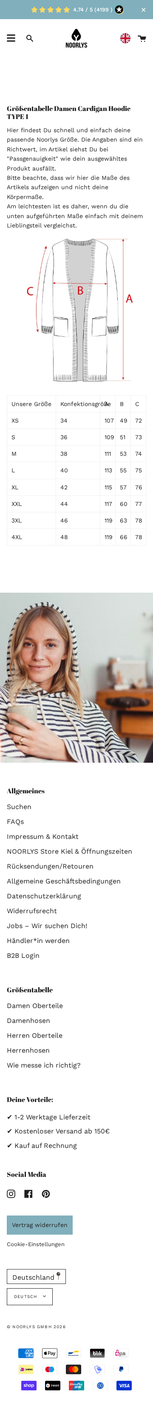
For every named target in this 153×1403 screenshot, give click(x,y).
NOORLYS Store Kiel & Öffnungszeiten (69, 851)
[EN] (127, 38)
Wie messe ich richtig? (44, 1065)
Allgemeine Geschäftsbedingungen (64, 881)
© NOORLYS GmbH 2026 (36, 1326)
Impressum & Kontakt (43, 836)
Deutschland (34, 1277)
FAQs (15, 822)
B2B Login (23, 955)
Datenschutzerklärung (44, 896)
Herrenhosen (28, 1050)
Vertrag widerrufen (40, 1224)
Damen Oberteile (35, 1006)
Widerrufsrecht (32, 911)
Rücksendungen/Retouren (50, 866)
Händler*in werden (38, 941)
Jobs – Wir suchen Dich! (47, 926)
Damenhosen (28, 1021)
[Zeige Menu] (11, 38)
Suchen (19, 807)
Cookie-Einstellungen (36, 1244)
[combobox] (127, 38)
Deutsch (26, 1296)
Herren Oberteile (34, 1035)
